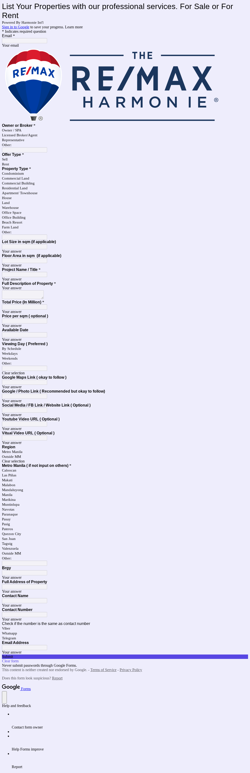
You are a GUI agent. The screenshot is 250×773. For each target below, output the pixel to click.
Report (57, 678)
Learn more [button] (74, 27)
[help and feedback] (4, 697)
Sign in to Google (15, 27)
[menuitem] (130, 721)
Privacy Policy (131, 670)
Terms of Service (103, 670)
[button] (125, 373)
